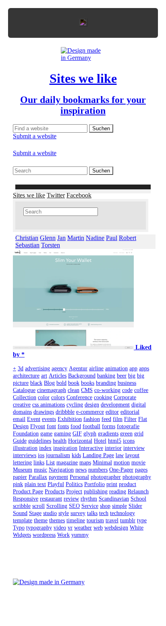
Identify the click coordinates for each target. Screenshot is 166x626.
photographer (106, 477)
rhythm (89, 499)
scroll (38, 506)
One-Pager (121, 470)
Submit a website (34, 136)
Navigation (61, 470)
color (44, 397)
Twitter (56, 195)
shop (105, 506)
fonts (63, 426)
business (127, 383)
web (98, 528)
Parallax (38, 477)
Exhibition (70, 419)
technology (122, 513)
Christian (26, 237)
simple (119, 506)
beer (122, 376)
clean (73, 390)
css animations (48, 405)
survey (78, 513)
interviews (24, 455)
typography (39, 528)
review (71, 499)
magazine (67, 463)
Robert (127, 237)
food (76, 426)
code (127, 390)
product (127, 484)
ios (41, 455)
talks (92, 513)
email (19, 419)
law (120, 455)
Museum (22, 470)
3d (20, 368)
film (117, 419)
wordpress (44, 535)
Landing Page (98, 455)
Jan (61, 237)
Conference (79, 397)
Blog (49, 383)
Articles (57, 376)
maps (85, 463)
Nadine (95, 237)
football (91, 426)
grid (138, 434)
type (142, 520)
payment (58, 477)
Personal (79, 477)
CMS (87, 390)
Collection (24, 397)
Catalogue (24, 390)
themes (57, 520)
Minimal (102, 463)
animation (116, 368)
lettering (22, 463)
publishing (96, 491)
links (38, 463)
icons (129, 441)
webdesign (116, 528)
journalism (58, 455)
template (22, 520)
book (73, 383)
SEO (74, 506)
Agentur (78, 368)
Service (89, 506)
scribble (22, 506)
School (138, 499)
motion (122, 463)
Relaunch (138, 491)
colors (58, 397)
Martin (75, 237)
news (81, 470)
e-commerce (90, 412)
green (126, 434)
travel (112, 520)
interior (113, 448)
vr (70, 528)
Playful (56, 484)
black (36, 383)
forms (108, 426)
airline (96, 368)
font (51, 426)
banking (106, 376)
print (111, 484)
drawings (43, 412)
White (136, 528)
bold (61, 383)
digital (138, 405)
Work (63, 535)
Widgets (22, 535)
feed (106, 419)
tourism (95, 520)
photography (136, 477)
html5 (114, 441)
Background (81, 376)
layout (132, 455)
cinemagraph (51, 390)
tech (103, 513)
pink (18, 484)
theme (41, 520)
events (49, 419)
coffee (141, 390)
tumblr (127, 520)
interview (134, 448)
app (133, 368)
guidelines (39, 441)
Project (74, 491)
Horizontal (80, 441)
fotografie (128, 426)
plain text (35, 484)
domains (22, 412)
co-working (107, 390)
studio (50, 513)
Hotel (100, 441)
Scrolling (56, 506)
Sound (20, 513)
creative (22, 405)
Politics (74, 484)
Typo (19, 528)
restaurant (51, 499)
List (50, 463)
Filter (130, 419)
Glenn (48, 237)
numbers (98, 470)
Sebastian (27, 245)
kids (76, 455)
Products (54, 491)
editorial (129, 412)
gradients (108, 434)
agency (59, 368)
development (115, 405)
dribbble (65, 412)
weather (83, 528)
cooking (103, 397)
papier (20, 477)
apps (144, 368)
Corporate (125, 397)
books (87, 383)
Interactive (91, 448)
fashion (91, 419)
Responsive (25, 499)
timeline (75, 520)
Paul (111, 237)
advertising (37, 368)
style (63, 513)
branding (106, 383)
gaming (62, 434)
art (44, 376)
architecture (26, 376)
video (60, 528)
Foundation (26, 434)
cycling (74, 405)
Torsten (50, 245)
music (40, 470)
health (59, 441)
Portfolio (94, 484)
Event (33, 419)
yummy (80, 535)
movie (138, 463)
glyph (89, 434)
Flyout (37, 426)
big (131, 376)
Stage (35, 513)
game (46, 434)
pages (141, 470)
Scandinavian (114, 499)
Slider (135, 506)
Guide (20, 441)
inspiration (65, 448)
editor (112, 412)
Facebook (78, 195)
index (45, 448)
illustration (25, 448)
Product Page (28, 491)
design (92, 405)
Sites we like (29, 195)
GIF (77, 434)
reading (117, 491)
